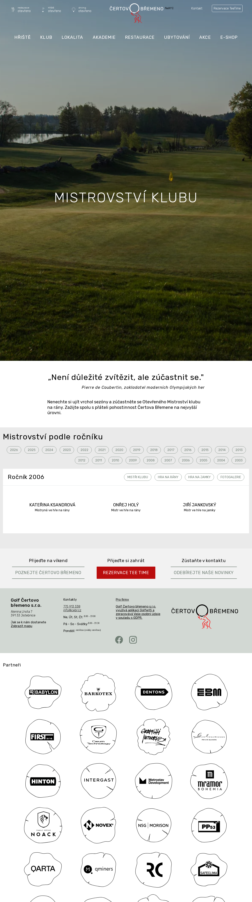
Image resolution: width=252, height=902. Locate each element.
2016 (188, 450)
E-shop (229, 37)
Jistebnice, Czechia (174, 8)
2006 (186, 460)
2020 (119, 450)
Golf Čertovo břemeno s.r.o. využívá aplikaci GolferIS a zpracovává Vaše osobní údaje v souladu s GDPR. (138, 612)
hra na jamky (199, 477)
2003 (239, 460)
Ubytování (177, 37)
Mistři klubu (137, 477)
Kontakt (196, 8)
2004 (221, 460)
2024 (49, 450)
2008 (151, 460)
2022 (84, 450)
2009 (133, 460)
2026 (14, 450)
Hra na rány (168, 477)
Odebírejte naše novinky (204, 572)
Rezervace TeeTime (227, 8)
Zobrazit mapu (21, 626)
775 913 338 (71, 606)
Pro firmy (122, 599)
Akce (205, 37)
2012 (81, 460)
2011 (98, 460)
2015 (204, 450)
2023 (67, 450)
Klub (46, 37)
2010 (115, 460)
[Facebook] (119, 640)
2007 (168, 460)
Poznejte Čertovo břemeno (48, 572)
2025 (31, 450)
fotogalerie (230, 477)
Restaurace (140, 37)
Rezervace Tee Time (126, 572)
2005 (203, 460)
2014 (222, 450)
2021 (102, 450)
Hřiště (22, 37)
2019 (136, 450)
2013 (239, 450)
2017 (170, 450)
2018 (154, 450)
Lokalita (72, 37)
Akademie (104, 37)
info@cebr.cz (72, 610)
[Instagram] (133, 640)
